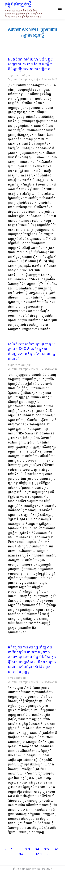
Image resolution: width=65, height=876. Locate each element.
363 (27, 849)
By (23, 79)
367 (21, 854)
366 (56, 849)
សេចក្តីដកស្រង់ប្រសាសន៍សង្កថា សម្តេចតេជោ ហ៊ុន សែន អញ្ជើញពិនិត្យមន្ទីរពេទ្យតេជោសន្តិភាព (31, 64)
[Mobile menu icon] (60, 9)
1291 (39, 854)
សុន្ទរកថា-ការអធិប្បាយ (19, 75)
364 (37, 849)
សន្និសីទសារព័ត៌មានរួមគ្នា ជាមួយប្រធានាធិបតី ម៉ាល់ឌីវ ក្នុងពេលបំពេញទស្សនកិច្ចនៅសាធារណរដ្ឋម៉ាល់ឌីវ (31, 352)
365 (46, 849)
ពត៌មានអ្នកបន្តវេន (17, 678)
